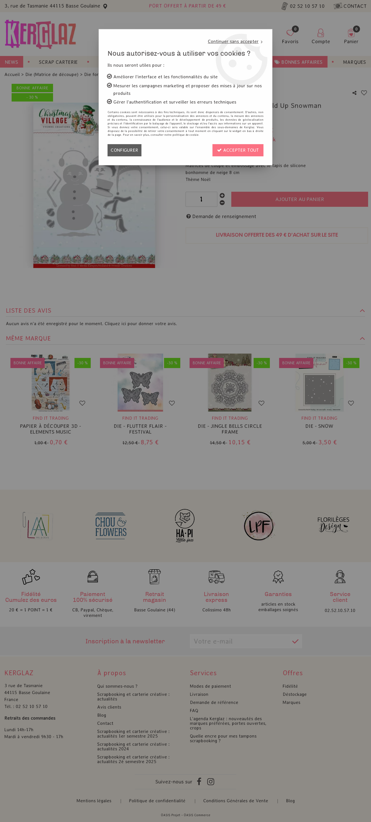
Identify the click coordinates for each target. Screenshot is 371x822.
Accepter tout (240, 150)
